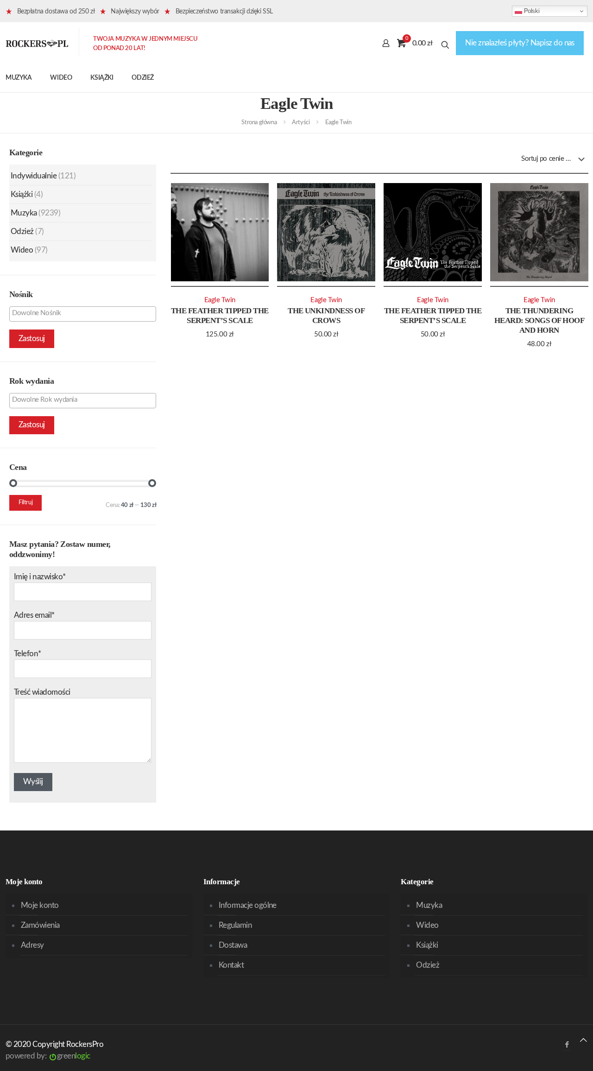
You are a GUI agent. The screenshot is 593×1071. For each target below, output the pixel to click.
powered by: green (48, 1056)
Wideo (22, 250)
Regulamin (235, 925)
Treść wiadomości (42, 692)
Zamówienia (40, 925)
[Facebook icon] (566, 1044)
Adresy (32, 945)
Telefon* (27, 654)
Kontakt (231, 965)
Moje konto (40, 905)
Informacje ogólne (248, 905)
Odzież (22, 231)
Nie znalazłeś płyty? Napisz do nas (519, 43)
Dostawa (233, 945)
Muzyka (24, 213)
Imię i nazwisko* (40, 577)
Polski (530, 10)
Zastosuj (32, 338)
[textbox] (85, 313)
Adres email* (34, 615)
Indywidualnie (34, 176)
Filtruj (25, 503)
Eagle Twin (219, 300)
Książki (21, 194)
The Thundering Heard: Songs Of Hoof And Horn (539, 320)
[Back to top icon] (583, 1040)
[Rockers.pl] (37, 43)
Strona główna (259, 123)
